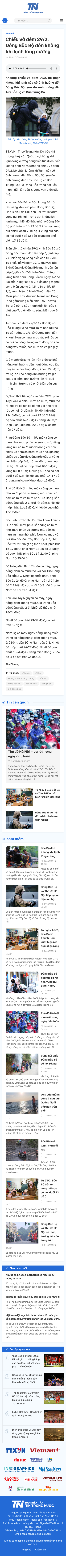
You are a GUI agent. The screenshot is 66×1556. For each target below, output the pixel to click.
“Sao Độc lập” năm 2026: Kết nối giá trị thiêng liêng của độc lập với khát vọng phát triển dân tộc (26, 1361)
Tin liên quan (17, 702)
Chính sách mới (18, 1268)
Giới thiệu (40, 1549)
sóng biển (46, 683)
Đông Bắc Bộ (14, 683)
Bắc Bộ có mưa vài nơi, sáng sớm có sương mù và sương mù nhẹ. (32, 1254)
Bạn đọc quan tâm (20, 1349)
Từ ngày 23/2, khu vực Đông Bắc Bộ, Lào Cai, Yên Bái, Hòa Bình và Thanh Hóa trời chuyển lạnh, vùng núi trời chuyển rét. (31, 1166)
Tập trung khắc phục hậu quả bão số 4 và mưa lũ (33, 1296)
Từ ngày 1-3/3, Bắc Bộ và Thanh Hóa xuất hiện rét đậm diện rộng (47, 793)
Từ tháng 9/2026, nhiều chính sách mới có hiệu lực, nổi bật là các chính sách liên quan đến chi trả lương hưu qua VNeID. (33, 1287)
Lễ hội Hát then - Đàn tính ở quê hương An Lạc (26, 1413)
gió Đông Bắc (14, 688)
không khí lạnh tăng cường (21, 678)
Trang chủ (25, 1549)
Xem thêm (15, 838)
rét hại (38, 673)
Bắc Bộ (43, 678)
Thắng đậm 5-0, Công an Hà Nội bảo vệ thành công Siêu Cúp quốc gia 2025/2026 (26, 1398)
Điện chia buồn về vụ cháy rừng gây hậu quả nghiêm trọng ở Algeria (26, 1433)
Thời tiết (10, 33)
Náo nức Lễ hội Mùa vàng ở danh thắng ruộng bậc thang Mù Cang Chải (27, 1378)
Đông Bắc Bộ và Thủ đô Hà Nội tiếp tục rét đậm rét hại (46, 816)
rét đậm (25, 673)
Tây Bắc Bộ (31, 683)
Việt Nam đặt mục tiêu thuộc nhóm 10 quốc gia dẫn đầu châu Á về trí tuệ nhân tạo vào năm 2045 (33, 1317)
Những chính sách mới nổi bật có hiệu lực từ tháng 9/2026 (30, 1276)
